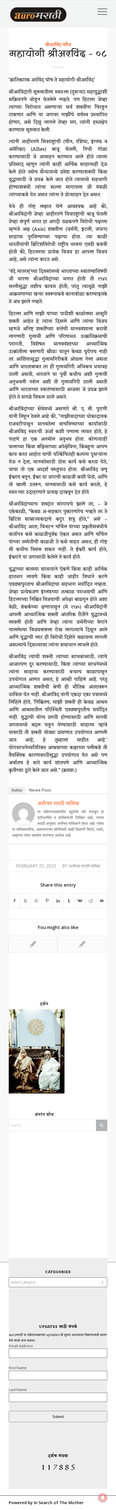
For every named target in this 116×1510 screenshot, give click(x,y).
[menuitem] (99, 11)
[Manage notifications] (102, 1497)
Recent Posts (40, 790)
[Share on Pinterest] (47, 901)
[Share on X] (25, 901)
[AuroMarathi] (38, 11)
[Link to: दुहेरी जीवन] (33, 944)
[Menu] (99, 11)
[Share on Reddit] (91, 901)
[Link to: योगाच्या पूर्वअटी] (82, 944)
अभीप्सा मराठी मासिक (58, 803)
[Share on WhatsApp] (36, 901)
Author (17, 790)
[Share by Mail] (101, 901)
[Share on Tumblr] (69, 901)
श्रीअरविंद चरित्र (58, 45)
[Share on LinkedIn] (58, 901)
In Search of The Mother (59, 1502)
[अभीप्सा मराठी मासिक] (23, 823)
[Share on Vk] (80, 901)
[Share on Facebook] (14, 901)
